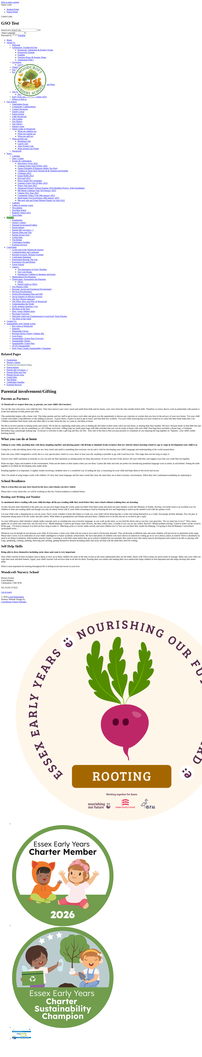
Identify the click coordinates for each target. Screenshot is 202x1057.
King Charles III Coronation (30, 180)
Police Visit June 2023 (27, 185)
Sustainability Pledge (21, 341)
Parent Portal (12, 12)
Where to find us (19, 99)
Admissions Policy (26, 60)
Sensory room (18, 126)
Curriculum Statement (21, 257)
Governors (16, 62)
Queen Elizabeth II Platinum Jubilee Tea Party (38, 168)
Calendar (16, 156)
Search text (6, 30)
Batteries (16, 328)
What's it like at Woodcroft (23, 129)
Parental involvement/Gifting (24, 225)
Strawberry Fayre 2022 (28, 163)
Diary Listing (18, 158)
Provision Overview (21, 314)
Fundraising (17, 220)
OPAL (20, 282)
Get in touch (6, 592)
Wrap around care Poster (28, 148)
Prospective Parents (26, 52)
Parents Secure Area (21, 235)
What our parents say (27, 134)
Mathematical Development (24, 277)
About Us (11, 42)
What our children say (27, 131)
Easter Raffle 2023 (26, 176)
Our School (12, 102)
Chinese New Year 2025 (28, 193)
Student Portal (13, 9)
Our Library (17, 124)
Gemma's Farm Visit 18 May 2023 (33, 183)
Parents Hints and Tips (22, 232)
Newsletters (17, 208)
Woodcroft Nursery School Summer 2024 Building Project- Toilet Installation (51, 188)
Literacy (15, 267)
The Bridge (17, 240)
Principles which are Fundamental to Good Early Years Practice (39, 316)
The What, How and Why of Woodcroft (29, 301)
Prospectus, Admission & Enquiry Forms (35, 50)
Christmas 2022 (24, 173)
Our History (17, 121)
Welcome (16, 45)
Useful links (17, 237)
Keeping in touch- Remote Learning (27, 254)
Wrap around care (19, 139)
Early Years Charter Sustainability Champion (31, 348)
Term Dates (17, 215)
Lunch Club (23, 143)
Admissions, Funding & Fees (24, 47)
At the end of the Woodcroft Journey (28, 250)
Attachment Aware (20, 104)
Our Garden (17, 119)
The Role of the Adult (21, 319)
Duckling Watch (19, 210)
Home (9, 40)
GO (39, 30)
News (9, 153)
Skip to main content (10, 2)
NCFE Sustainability (21, 346)
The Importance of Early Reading (32, 269)
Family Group (18, 111)
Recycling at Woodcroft (22, 326)
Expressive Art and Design (23, 262)
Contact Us (11, 321)
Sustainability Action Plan (23, 343)
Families (10, 217)
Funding (21, 55)
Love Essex (17, 336)
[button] (13, 16)
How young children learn (23, 311)
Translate (21, 35)
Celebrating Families (21, 242)
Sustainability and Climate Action (21, 324)
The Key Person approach (23, 299)
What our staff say (25, 136)
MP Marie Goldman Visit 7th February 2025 (37, 190)
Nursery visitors (19, 222)
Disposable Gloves (20, 331)
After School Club (26, 146)
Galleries (16, 203)
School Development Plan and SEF (27, 294)
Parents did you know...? (23, 230)
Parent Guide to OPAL (28, 284)
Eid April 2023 (24, 178)
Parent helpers (18, 227)
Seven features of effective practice (27, 296)
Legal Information (16, 597)
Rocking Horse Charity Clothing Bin (28, 333)
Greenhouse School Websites (13, 602)
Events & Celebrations (22, 161)
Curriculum (11, 247)
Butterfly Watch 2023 (21, 213)
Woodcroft (16, 151)
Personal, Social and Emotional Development (31, 289)
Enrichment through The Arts (25, 259)
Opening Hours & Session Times (32, 57)
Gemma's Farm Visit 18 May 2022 (33, 166)
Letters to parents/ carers (22, 205)
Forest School (18, 114)
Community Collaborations (24, 106)
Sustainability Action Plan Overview (28, 338)
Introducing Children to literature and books (37, 274)
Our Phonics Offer (20, 287)
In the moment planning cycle (25, 306)
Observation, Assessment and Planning (29, 279)
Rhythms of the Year (21, 309)
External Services (19, 245)
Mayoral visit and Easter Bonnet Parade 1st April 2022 (41, 200)
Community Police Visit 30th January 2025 (36, 195)
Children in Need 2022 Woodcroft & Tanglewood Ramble (43, 171)
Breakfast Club (24, 141)
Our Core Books (25, 272)
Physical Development (22, 291)
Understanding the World (23, 304)
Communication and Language (25, 252)
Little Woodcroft (19, 116)
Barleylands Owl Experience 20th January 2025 (38, 198)
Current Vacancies (20, 109)
